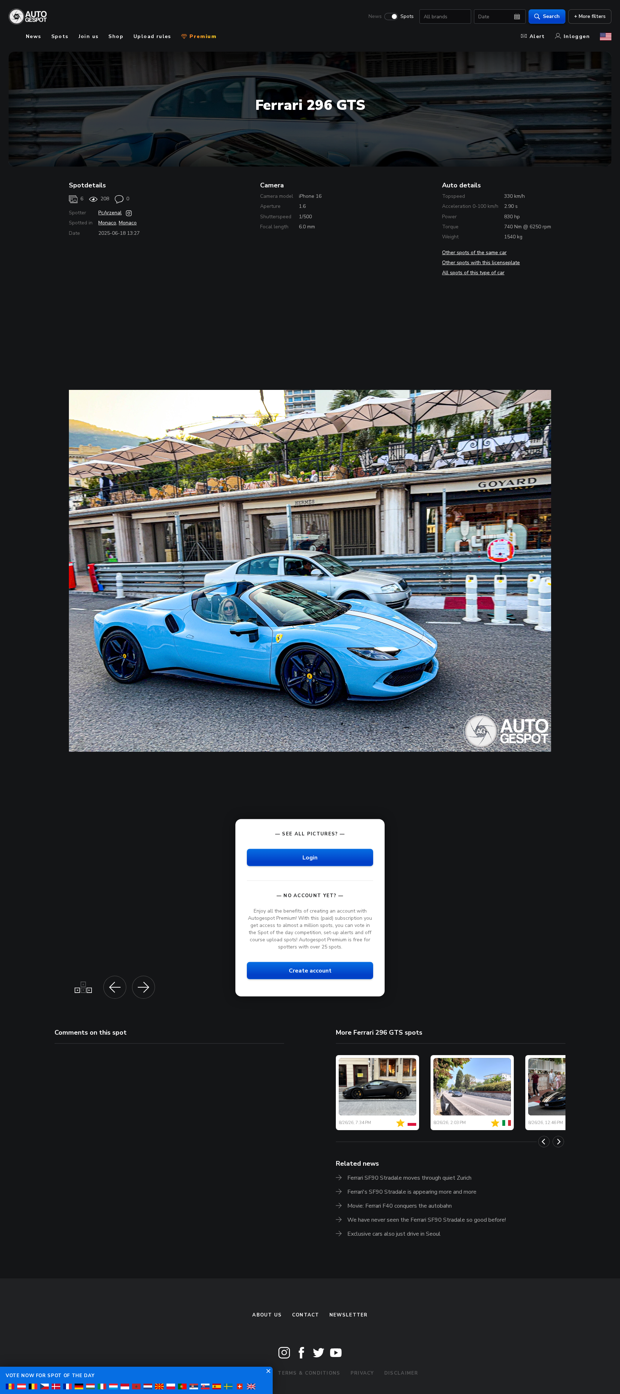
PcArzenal (110, 212)
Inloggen (577, 36)
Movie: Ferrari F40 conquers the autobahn (399, 1206)
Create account (310, 971)
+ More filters (590, 16)
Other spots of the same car (474, 252)
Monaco (107, 222)
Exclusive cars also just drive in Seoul (394, 1234)
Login (310, 857)
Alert (537, 36)
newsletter (348, 1315)
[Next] (558, 1141)
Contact (305, 1315)
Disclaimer (401, 1373)
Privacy (362, 1373)
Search (551, 16)
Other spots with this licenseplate (481, 262)
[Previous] (544, 1141)
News (375, 16)
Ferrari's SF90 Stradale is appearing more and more (411, 1192)
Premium (202, 36)
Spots (407, 16)
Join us (89, 36)
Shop (115, 36)
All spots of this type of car (473, 272)
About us (267, 1315)
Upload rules (152, 36)
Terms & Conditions (309, 1373)
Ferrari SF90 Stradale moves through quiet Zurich (409, 1178)
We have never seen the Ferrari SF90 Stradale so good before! (426, 1220)
